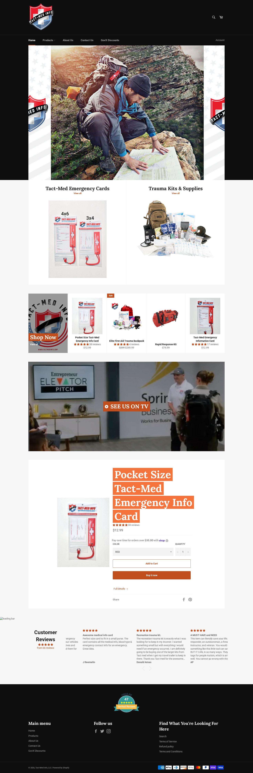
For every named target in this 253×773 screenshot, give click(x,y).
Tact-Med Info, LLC (43, 768)
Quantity (180, 544)
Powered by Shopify (60, 768)
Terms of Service (168, 741)
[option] (126, 112)
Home (31, 40)
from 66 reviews (45, 648)
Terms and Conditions (170, 751)
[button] (81, 344)
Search (163, 736)
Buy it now (151, 575)
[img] (45, 644)
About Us (68, 40)
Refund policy (166, 746)
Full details (119, 588)
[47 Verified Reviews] (126, 718)
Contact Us (87, 40)
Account (220, 40)
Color (116, 544)
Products (48, 40)
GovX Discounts (110, 40)
